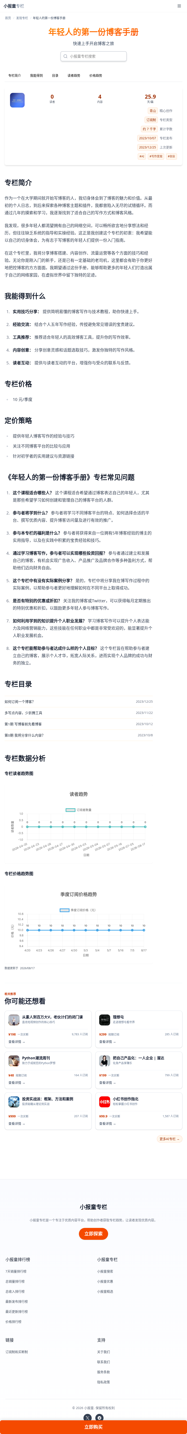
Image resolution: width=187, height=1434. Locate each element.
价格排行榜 (13, 1321)
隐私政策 (103, 1382)
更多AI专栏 (170, 1139)
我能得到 (36, 75)
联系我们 (103, 1362)
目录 (55, 75)
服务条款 (103, 1372)
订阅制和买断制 (16, 1352)
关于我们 (103, 1352)
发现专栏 (22, 18)
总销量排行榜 (15, 1281)
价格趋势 (95, 75)
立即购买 (93, 1427)
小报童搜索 (105, 1271)
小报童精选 (105, 1291)
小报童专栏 (93, 1207)
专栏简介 (14, 75)
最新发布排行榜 (16, 1301)
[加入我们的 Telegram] (99, 1418)
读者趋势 (74, 75)
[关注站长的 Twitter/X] (87, 1418)
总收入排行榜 (15, 1291)
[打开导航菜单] (179, 6)
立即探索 (93, 1234)
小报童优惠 (105, 1281)
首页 (8, 18)
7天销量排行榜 (15, 1271)
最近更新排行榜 (16, 1311)
